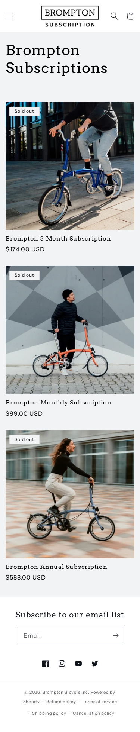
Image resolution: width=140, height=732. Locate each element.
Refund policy (61, 701)
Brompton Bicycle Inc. (66, 692)
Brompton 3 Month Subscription (58, 238)
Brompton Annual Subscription (57, 566)
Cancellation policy (93, 713)
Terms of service (100, 701)
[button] (9, 16)
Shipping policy (49, 713)
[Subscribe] (116, 635)
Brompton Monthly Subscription (59, 402)
